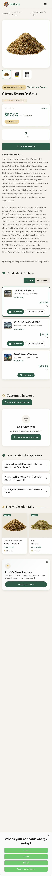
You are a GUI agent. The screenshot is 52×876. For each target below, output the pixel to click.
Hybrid (26, 863)
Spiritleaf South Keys (24, 290)
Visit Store (17, 312)
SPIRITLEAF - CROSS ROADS (27, 322)
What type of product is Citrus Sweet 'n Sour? (23, 491)
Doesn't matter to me (26, 869)
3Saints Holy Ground (17, 13)
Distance (43, 280)
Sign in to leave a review (18, 402)
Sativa (26, 856)
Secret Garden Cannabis (25, 354)
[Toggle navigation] (45, 4)
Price (31, 280)
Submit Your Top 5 (26, 584)
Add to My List (27, 146)
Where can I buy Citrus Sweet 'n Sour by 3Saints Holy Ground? (23, 478)
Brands (5, 14)
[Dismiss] (47, 562)
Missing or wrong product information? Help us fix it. (27, 262)
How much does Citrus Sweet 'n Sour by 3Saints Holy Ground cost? (23, 465)
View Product (37, 312)
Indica (26, 850)
